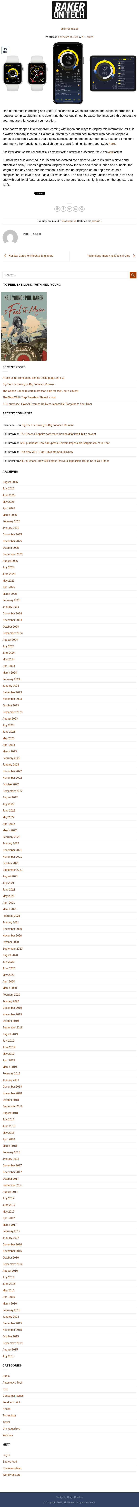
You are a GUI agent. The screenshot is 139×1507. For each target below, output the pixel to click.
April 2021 (9, 902)
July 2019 (8, 1040)
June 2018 (9, 1126)
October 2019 (11, 1020)
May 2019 (8, 1053)
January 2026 (11, 528)
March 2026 (10, 514)
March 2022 (10, 830)
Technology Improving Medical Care (109, 255)
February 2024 (11, 679)
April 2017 (9, 1218)
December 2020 (12, 928)
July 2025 (8, 567)
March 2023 (10, 751)
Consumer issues (13, 1395)
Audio (6, 1376)
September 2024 (13, 633)
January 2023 (11, 764)
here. (112, 143)
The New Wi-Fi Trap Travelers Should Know (29, 397)
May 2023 (8, 738)
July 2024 (8, 646)
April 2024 (9, 666)
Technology (9, 1415)
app (110, 152)
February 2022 (11, 837)
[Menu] (5, 10)
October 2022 (11, 784)
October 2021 (11, 863)
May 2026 (8, 501)
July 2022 (8, 804)
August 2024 (10, 639)
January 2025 (11, 606)
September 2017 (13, 1185)
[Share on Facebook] (63, 209)
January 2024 (11, 685)
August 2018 (10, 1113)
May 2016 (8, 1290)
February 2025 (11, 600)
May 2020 (8, 974)
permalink (96, 221)
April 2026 (9, 508)
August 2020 (10, 955)
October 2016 (11, 1257)
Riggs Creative (75, 1497)
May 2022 (8, 817)
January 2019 (11, 1080)
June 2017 (9, 1205)
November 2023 (12, 698)
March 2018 (10, 1145)
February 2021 (11, 915)
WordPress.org (12, 1474)
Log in (6, 1455)
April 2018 (9, 1139)
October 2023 (11, 705)
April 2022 (9, 823)
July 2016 (8, 1277)
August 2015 (10, 1349)
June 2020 (9, 968)
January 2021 (11, 922)
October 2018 (11, 1099)
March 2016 (10, 1303)
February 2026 (11, 521)
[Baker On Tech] (69, 10)
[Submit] (133, 275)
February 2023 (11, 758)
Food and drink (12, 1402)
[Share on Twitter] (69, 209)
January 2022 (11, 843)
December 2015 (12, 1323)
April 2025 (9, 587)
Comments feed (12, 1468)
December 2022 (12, 771)
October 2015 (11, 1336)
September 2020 (13, 948)
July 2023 (8, 725)
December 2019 (12, 1007)
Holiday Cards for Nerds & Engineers (30, 255)
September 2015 (13, 1343)
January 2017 (11, 1237)
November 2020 (12, 935)
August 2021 (10, 876)
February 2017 (11, 1231)
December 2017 (12, 1165)
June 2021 (9, 889)
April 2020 (9, 981)
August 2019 (10, 1034)
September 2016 (13, 1264)
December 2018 (12, 1086)
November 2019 (12, 1014)
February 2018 (11, 1152)
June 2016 (9, 1283)
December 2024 (12, 613)
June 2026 (9, 495)
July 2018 (8, 1119)
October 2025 (11, 547)
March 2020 (10, 988)
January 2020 (11, 1001)
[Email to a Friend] (75, 209)
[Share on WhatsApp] (57, 209)
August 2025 (10, 560)
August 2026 (10, 482)
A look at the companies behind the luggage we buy (33, 377)
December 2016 (12, 1244)
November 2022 (12, 777)
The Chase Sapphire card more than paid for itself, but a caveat (40, 390)
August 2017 (10, 1191)
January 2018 (11, 1159)
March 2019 (10, 1067)
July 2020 (8, 961)
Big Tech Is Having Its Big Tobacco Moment (28, 384)
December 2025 (12, 534)
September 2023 (13, 712)
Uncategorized (69, 29)
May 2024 (8, 659)
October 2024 (11, 626)
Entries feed (10, 1461)
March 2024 (10, 672)
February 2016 (11, 1310)
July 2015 (8, 1356)
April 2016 (9, 1296)
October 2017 (11, 1178)
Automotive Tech (13, 1382)
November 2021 (12, 856)
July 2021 (8, 882)
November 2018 (12, 1093)
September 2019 (13, 1027)
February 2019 (11, 1073)
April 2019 (9, 1060)
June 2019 (9, 1047)
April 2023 (9, 744)
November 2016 (12, 1251)
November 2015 (12, 1329)
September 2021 (13, 869)
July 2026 (8, 488)
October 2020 (11, 942)
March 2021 (10, 909)
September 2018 (13, 1106)
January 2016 (11, 1316)
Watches (8, 1435)
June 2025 (9, 574)
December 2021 (12, 850)
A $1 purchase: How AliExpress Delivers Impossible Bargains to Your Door (47, 404)
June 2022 (9, 810)
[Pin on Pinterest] (82, 209)
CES (5, 1389)
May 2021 (8, 896)
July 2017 (8, 1198)
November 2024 (12, 620)
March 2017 (10, 1224)
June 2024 (9, 652)
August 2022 (10, 797)
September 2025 (13, 554)
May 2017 (8, 1211)
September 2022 (13, 791)
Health (7, 1408)
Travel (6, 1422)
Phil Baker (87, 37)
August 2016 (10, 1270)
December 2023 (12, 692)
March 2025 (10, 593)
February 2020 (11, 994)
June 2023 (9, 731)
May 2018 (8, 1132)
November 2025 (12, 541)
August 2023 (10, 718)
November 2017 (12, 1172)
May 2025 (8, 580)
